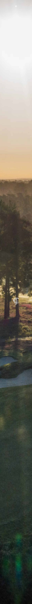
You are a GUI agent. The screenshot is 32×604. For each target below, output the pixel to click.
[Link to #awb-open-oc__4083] (16, 6)
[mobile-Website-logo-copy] (16, 295)
